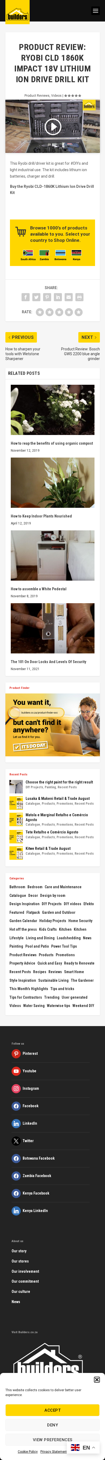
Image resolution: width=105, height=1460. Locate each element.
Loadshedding (69, 938)
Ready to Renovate (79, 963)
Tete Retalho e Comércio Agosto (52, 832)
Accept (52, 1410)
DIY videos (72, 904)
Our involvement (25, 1271)
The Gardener (82, 980)
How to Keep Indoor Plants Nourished (41, 516)
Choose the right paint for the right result (59, 782)
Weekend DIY (83, 1006)
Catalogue (33, 803)
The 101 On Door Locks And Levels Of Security (48, 662)
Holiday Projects (52, 921)
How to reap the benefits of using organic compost (52, 443)
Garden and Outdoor (58, 912)
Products (48, 803)
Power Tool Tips (64, 946)
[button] (97, 1379)
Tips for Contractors (25, 997)
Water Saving (34, 1006)
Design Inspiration (24, 904)
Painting (50, 787)
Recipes (39, 972)
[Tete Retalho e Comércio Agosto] (16, 836)
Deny (52, 1425)
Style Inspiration (22, 980)
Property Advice (22, 963)
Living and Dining (40, 938)
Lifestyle (16, 938)
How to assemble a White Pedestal (38, 589)
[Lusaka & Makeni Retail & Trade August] (16, 803)
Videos (56, 96)
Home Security (80, 921)
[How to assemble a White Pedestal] (52, 555)
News (87, 938)
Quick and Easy (49, 963)
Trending (52, 997)
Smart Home (74, 972)
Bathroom (17, 887)
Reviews (55, 972)
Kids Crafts (48, 929)
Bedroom (35, 887)
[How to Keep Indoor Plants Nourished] (52, 483)
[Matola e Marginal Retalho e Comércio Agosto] (16, 819)
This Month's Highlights (28, 989)
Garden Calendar (23, 921)
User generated (75, 997)
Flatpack (33, 912)
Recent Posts (67, 787)
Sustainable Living (53, 980)
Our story (19, 1251)
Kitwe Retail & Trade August (48, 848)
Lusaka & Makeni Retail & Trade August (58, 798)
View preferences (52, 1439)
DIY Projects (34, 787)
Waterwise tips (58, 1006)
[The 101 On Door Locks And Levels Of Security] (52, 628)
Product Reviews (37, 96)
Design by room (52, 895)
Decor (33, 895)
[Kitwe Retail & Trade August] (16, 853)
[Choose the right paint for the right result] (16, 786)
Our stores (20, 1261)
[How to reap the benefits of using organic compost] (52, 410)
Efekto (88, 904)
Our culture (21, 1291)
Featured (16, 912)
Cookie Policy (28, 1452)
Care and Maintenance (63, 887)
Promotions (65, 803)
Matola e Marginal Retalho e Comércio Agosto (57, 817)
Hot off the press (23, 929)
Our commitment (25, 1281)
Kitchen (65, 929)
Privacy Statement (54, 1452)
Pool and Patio (37, 946)
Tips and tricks (62, 989)
